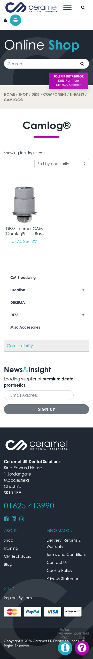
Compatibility (20, 345)
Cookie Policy (59, 570)
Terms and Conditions (66, 554)
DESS (36, 94)
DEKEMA (17, 302)
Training (11, 548)
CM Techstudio (18, 556)
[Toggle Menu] (67, 7)
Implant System (18, 597)
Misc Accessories (25, 327)
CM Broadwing (23, 277)
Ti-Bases (77, 94)
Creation (47, 290)
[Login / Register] (5, 20)
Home (9, 94)
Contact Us (57, 562)
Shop (23, 94)
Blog (8, 564)
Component (54, 94)
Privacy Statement (64, 578)
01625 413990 (29, 505)
